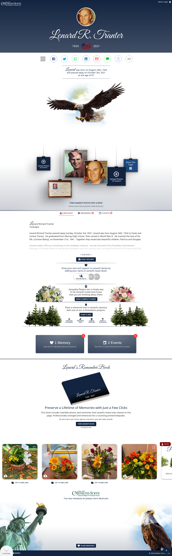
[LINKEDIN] (86, 58)
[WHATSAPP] (75, 58)
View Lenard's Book (86, 424)
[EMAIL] (96, 58)
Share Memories (87, 546)
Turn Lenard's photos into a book (86, 203)
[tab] (66, 213)
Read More (86, 255)
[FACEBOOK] (53, 58)
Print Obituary (87, 259)
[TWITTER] (64, 58)
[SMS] (107, 58)
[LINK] (129, 58)
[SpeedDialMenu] (166, 550)
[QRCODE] (42, 58)
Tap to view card (21, 483)
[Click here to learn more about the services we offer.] (86, 494)
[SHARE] (118, 58)
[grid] (86, 173)
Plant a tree (86, 315)
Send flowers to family (86, 299)
